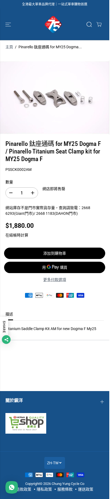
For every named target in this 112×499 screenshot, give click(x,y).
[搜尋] (89, 24)
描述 (9, 314)
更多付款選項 (54, 279)
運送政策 (85, 489)
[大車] (99, 24)
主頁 (9, 47)
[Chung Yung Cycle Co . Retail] (53, 24)
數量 (9, 182)
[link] (54, 423)
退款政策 (23, 489)
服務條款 (65, 489)
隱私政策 (44, 489)
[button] (8, 24)
